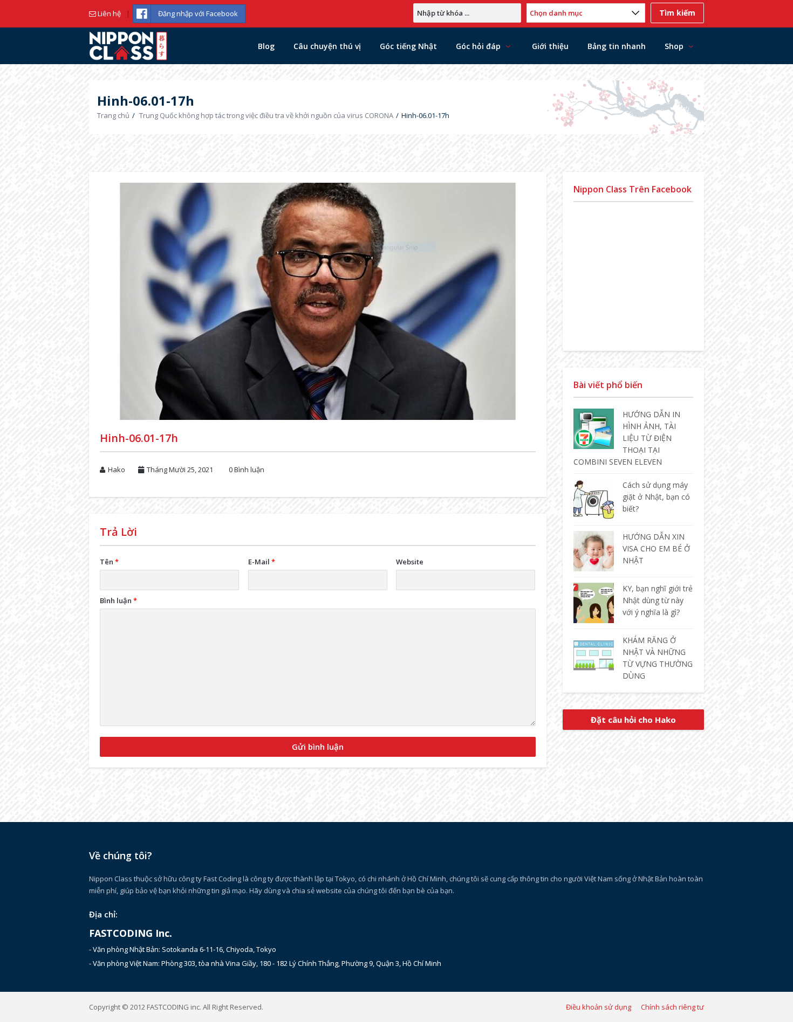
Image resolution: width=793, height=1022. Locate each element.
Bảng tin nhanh (616, 46)
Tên (109, 562)
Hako (116, 469)
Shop (674, 46)
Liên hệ (108, 13)
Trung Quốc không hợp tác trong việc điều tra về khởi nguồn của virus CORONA (266, 115)
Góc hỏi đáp (478, 46)
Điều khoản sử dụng (598, 1007)
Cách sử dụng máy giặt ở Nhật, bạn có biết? (656, 497)
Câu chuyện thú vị (327, 46)
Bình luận (118, 600)
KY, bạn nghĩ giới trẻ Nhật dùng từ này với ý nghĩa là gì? (658, 600)
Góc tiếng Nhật (408, 46)
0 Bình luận (246, 469)
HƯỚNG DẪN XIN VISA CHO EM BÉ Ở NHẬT (656, 548)
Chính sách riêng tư (672, 1007)
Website (409, 562)
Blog (266, 46)
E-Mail (261, 562)
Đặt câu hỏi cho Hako (633, 719)
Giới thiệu (550, 46)
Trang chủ (113, 115)
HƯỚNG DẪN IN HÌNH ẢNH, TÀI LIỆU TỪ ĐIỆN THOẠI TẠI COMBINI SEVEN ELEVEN (626, 438)
